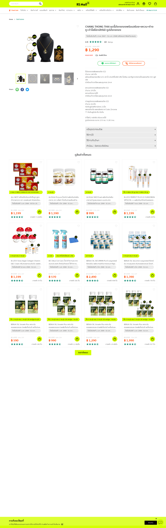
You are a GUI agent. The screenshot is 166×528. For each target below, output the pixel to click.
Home (11, 19)
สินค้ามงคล (20, 19)
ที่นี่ (62, 524)
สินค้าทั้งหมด (83, 352)
